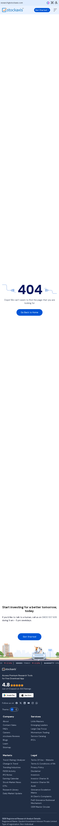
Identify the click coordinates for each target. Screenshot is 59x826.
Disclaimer (36, 771)
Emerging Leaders (39, 725)
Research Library (10, 789)
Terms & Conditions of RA (43, 763)
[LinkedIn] (24, 703)
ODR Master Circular (40, 807)
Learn (5, 743)
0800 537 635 (49, 617)
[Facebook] (16, 703)
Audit (33, 786)
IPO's (33, 740)
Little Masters (37, 721)
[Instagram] (32, 703)
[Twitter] (20, 703)
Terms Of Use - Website (42, 760)
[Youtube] (28, 703)
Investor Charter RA (40, 782)
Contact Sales (9, 725)
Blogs (5, 740)
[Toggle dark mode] (14, 709)
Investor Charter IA (40, 778)
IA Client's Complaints (41, 796)
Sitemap (7, 747)
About (6, 721)
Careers (6, 732)
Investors (35, 775)
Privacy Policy (37, 767)
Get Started (41, 10)
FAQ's (5, 728)
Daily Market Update (12, 793)
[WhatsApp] (36, 703)
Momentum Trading (40, 732)
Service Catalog (38, 736)
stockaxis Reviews (11, 736)
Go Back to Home (29, 312)
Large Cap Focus (39, 728)
